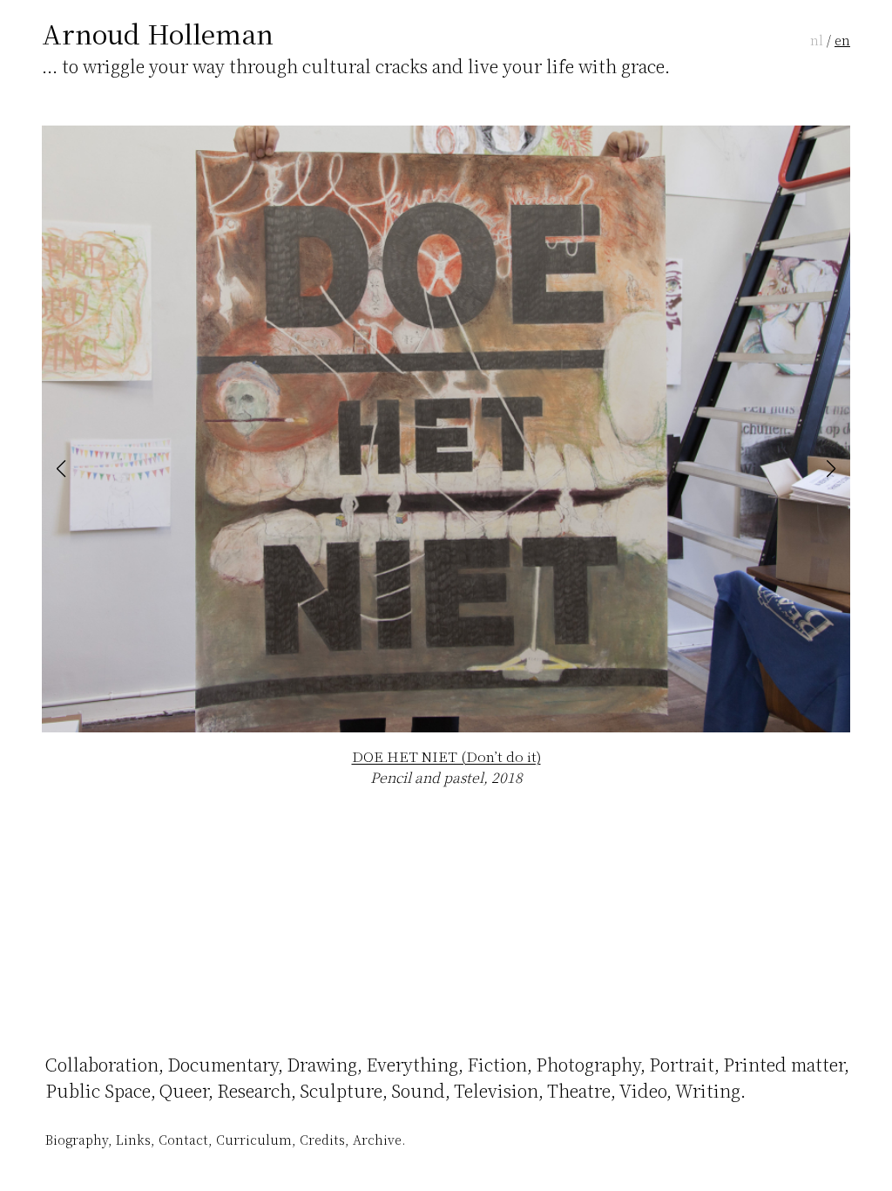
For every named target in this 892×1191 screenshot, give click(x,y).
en (842, 40)
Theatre (579, 1090)
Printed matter (783, 1064)
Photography (588, 1064)
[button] (61, 469)
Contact (183, 1139)
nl (816, 40)
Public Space (98, 1090)
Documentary (222, 1064)
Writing (707, 1090)
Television (496, 1090)
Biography (76, 1139)
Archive (377, 1139)
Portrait (681, 1064)
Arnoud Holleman (158, 33)
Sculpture (341, 1090)
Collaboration (102, 1064)
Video (642, 1090)
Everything (412, 1064)
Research (254, 1090)
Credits (322, 1139)
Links (133, 1139)
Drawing (322, 1064)
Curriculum (254, 1139)
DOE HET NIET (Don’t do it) (446, 756)
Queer (183, 1090)
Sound (418, 1090)
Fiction (497, 1064)
